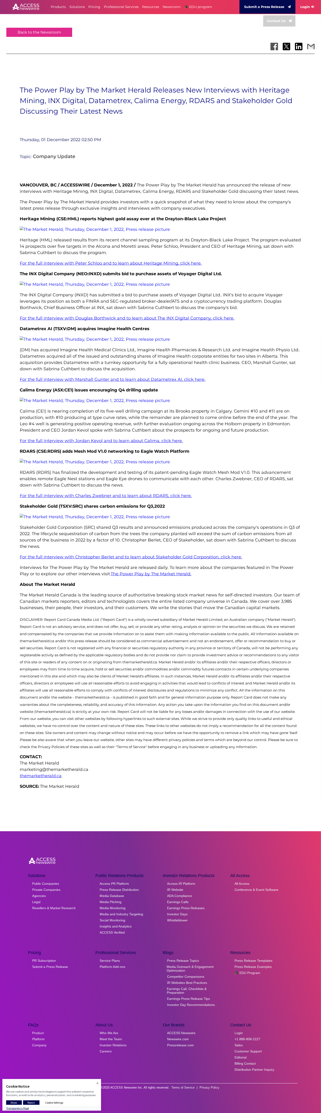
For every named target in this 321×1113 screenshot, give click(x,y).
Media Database (112, 896)
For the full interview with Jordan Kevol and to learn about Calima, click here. (101, 440)
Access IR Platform (181, 883)
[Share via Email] (311, 46)
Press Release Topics (183, 960)
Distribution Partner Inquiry (254, 1069)
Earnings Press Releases (185, 908)
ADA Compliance (179, 896)
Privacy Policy (209, 1087)
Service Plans (110, 960)
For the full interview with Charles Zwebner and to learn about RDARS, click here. (106, 495)
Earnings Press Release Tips (188, 999)
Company (39, 1045)
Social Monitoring (112, 920)
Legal (36, 902)
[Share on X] (286, 46)
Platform (38, 1039)
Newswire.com (178, 1039)
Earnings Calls (177, 902)
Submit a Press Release (264, 7)
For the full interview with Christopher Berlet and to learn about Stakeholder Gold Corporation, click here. (131, 557)
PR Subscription (44, 960)
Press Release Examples (253, 967)
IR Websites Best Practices (187, 983)
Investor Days (177, 914)
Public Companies (45, 883)
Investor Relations (113, 1045)
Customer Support (248, 1051)
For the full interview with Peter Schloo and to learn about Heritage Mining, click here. (111, 263)
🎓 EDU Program (247, 973)
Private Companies (46, 890)
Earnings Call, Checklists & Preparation (187, 990)
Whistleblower (177, 920)
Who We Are (109, 1033)
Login (305, 7)
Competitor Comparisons (185, 976)
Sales (239, 1045)
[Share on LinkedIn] (298, 46)
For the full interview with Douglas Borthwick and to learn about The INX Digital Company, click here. (127, 318)
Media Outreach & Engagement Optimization (190, 968)
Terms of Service (183, 1087)
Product (38, 1033)
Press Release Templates (253, 960)
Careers (106, 1051)
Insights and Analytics (116, 926)
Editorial (241, 1057)
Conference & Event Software (256, 890)
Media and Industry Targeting (121, 914)
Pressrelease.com (180, 1045)
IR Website (175, 890)
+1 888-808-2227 (247, 1039)
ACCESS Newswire (181, 1033)
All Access (242, 883)
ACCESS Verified (112, 932)
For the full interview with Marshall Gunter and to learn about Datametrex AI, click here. (112, 379)
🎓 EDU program (198, 7)
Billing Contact (245, 1063)
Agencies (39, 896)
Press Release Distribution (119, 890)
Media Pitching (110, 902)
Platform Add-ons (112, 967)
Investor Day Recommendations (191, 1005)
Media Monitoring (112, 908)
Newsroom (172, 7)
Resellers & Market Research (54, 908)
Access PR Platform (114, 883)
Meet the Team (111, 1039)
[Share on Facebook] (274, 46)
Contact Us (276, 21)
